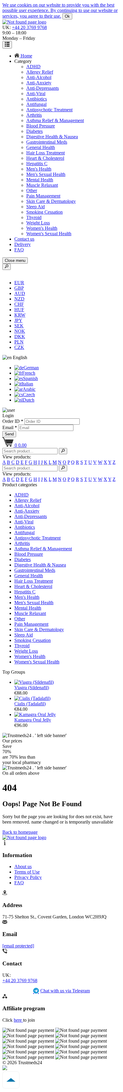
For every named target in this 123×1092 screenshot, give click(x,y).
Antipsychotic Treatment (49, 109)
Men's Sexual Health (45, 174)
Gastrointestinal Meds (46, 142)
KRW (19, 315)
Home (26, 55)
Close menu (15, 260)
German (31, 367)
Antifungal (36, 104)
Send (9, 434)
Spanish (30, 378)
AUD (19, 293)
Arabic (29, 389)
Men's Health (38, 168)
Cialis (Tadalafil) (30, 703)
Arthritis (34, 115)
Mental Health (39, 179)
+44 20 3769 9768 (29, 27)
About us (23, 866)
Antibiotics (36, 98)
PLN (19, 341)
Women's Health (41, 228)
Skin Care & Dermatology (51, 201)
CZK (19, 347)
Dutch (28, 400)
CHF (19, 304)
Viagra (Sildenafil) (31, 687)
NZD (19, 298)
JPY (18, 320)
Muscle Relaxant (42, 185)
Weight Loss (38, 222)
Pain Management (43, 195)
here (18, 1020)
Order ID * (13, 421)
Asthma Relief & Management (55, 120)
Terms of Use (27, 871)
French (28, 373)
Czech (29, 394)
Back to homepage (20, 832)
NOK (19, 331)
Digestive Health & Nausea (52, 136)
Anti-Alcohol (38, 77)
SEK (19, 325)
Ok (67, 16)
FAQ (19, 249)
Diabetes (34, 131)
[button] (14, 357)
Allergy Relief (39, 72)
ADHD (33, 66)
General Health (40, 147)
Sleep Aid (35, 206)
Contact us (24, 239)
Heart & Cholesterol (45, 158)
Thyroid (33, 217)
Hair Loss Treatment (45, 152)
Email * (10, 427)
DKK (19, 336)
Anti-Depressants (42, 88)
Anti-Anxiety (38, 82)
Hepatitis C (36, 163)
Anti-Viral (35, 93)
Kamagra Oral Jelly (32, 719)
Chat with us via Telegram (65, 990)
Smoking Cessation (44, 212)
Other (31, 190)
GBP (19, 288)
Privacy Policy (28, 877)
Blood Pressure (40, 125)
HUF (19, 309)
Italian (27, 383)
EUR (19, 282)
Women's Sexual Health (48, 233)
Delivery (22, 244)
